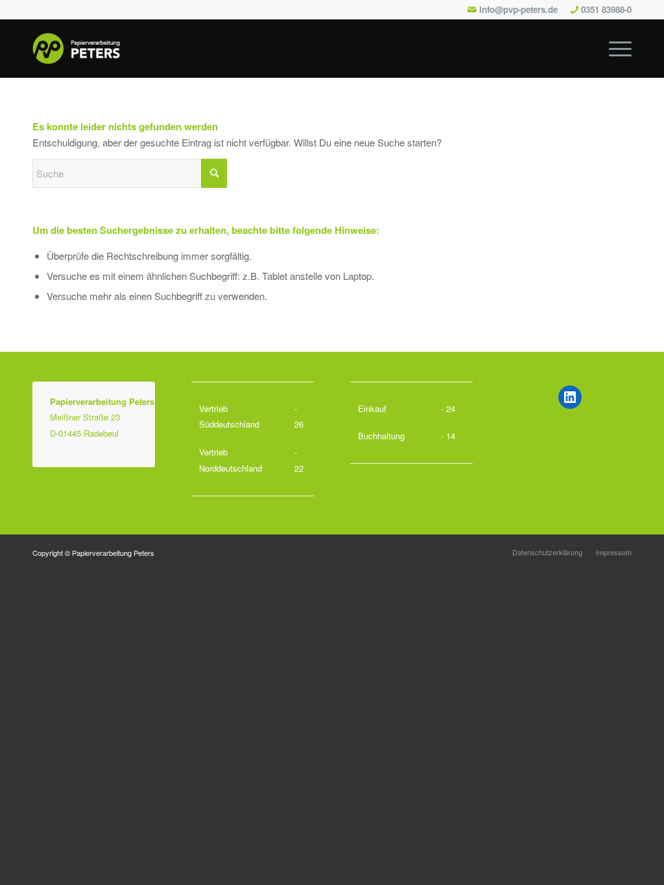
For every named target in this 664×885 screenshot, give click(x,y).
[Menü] (616, 48)
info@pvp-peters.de (518, 9)
